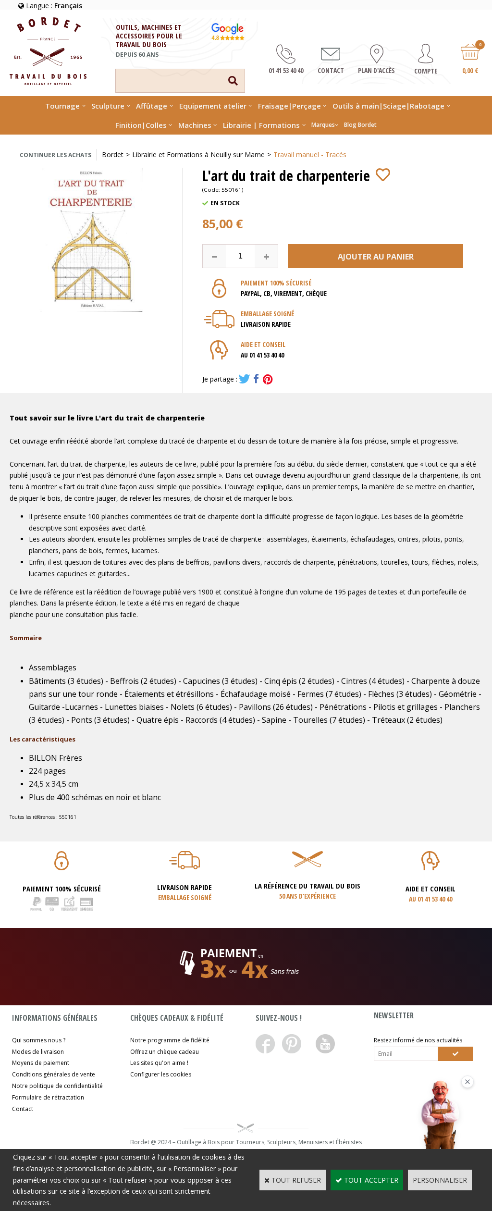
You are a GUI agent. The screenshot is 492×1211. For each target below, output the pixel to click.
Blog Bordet (360, 125)
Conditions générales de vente (53, 1074)
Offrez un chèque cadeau (164, 1052)
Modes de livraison (38, 1052)
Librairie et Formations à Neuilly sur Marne (198, 154)
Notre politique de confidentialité (57, 1086)
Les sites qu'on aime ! (159, 1063)
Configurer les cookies (160, 1074)
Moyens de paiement (40, 1063)
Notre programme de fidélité (169, 1040)
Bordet (112, 154)
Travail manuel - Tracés (309, 154)
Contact (22, 1109)
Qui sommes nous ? (38, 1040)
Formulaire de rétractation (48, 1097)
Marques (323, 125)
